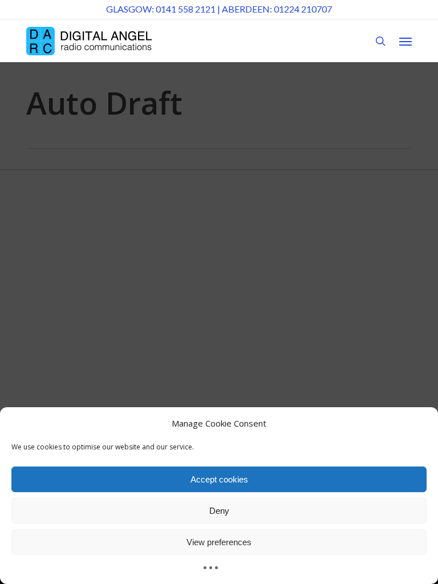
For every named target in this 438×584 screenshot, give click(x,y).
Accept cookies (219, 479)
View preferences (219, 542)
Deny (219, 511)
